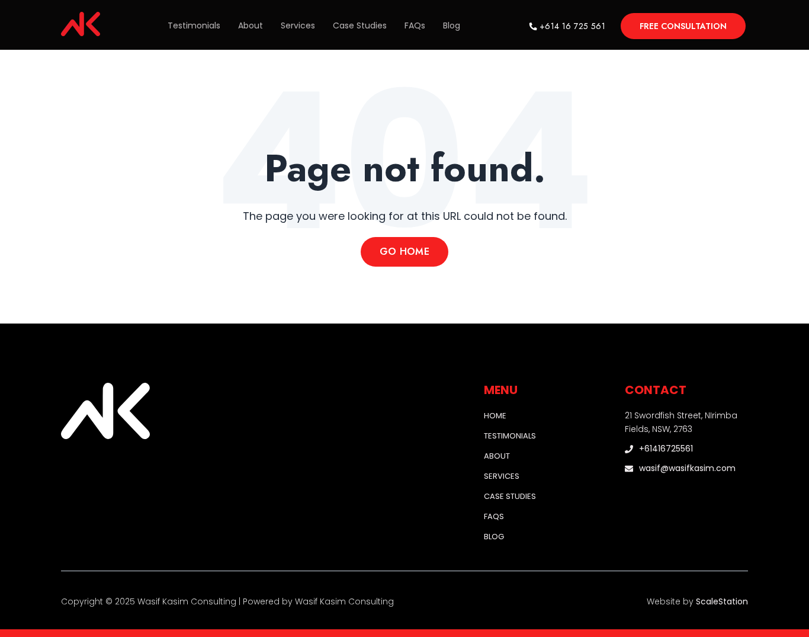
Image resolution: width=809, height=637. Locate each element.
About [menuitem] (497, 456)
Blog (451, 25)
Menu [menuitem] (501, 390)
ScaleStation (722, 601)
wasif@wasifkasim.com (687, 468)
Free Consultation (683, 26)
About (250, 25)
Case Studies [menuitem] (510, 496)
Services (298, 25)
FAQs (414, 25)
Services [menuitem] (501, 476)
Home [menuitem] (495, 415)
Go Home (404, 251)
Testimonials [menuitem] (510, 435)
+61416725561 (666, 448)
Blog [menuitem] (494, 536)
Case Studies (360, 25)
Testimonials (194, 25)
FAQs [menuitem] (494, 516)
